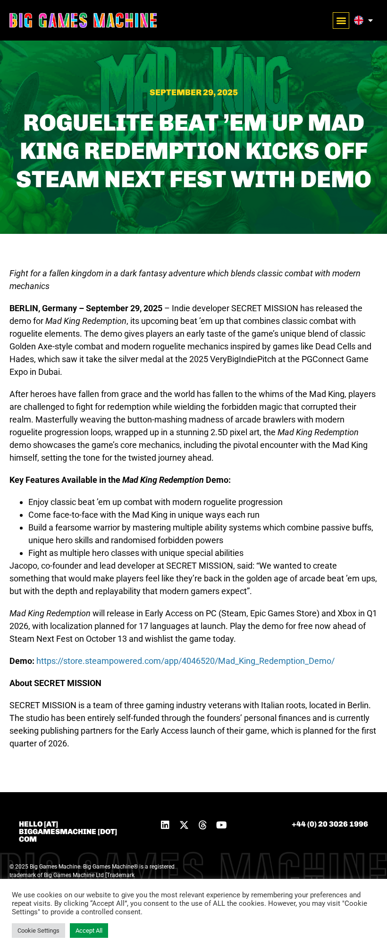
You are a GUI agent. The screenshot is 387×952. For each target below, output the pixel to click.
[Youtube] (222, 825)
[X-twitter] (184, 825)
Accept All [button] (89, 930)
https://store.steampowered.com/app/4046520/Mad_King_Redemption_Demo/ (185, 661)
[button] (341, 20)
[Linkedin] (165, 825)
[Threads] (203, 825)
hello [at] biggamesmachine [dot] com (68, 832)
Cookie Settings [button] (38, 930)
